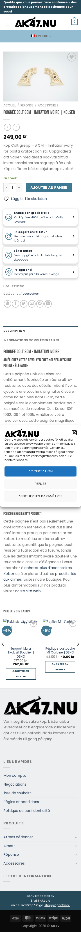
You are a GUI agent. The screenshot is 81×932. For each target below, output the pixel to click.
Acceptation (40, 471)
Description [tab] (14, 331)
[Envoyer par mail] (32, 304)
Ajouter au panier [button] (20, 673)
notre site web (28, 591)
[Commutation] (76, 837)
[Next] (78, 653)
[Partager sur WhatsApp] (7, 304)
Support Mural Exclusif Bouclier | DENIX (21, 653)
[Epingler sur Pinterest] (40, 304)
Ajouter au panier (49, 187)
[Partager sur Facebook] (15, 304)
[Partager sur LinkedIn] (48, 304)
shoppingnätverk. (57, 905)
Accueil (9, 105)
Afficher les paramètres (40, 496)
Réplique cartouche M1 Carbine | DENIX (60, 651)
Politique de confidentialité (26, 810)
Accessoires (48, 105)
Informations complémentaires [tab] (31, 340)
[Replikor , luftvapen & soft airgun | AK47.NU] (35, 21)
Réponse (26, 105)
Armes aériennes (18, 837)
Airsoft (9, 845)
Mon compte (14, 775)
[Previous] (3, 653)
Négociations (14, 784)
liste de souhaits (17, 793)
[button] (74, 432)
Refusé (40, 483)
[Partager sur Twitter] (23, 304)
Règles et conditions (21, 801)
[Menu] (7, 22)
